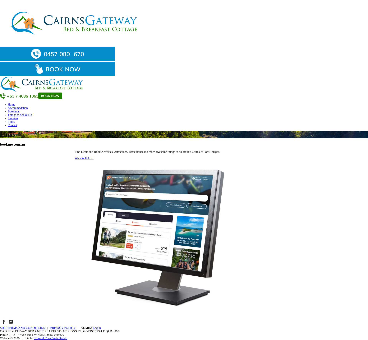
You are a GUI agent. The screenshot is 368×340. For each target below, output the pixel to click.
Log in (97, 327)
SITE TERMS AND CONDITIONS (22, 327)
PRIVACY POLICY (63, 327)
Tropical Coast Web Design (50, 338)
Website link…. (84, 158)
